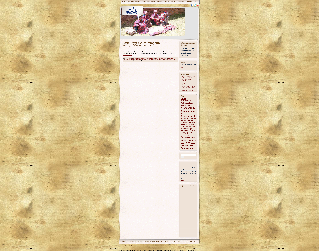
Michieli (191, 132)
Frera (189, 122)
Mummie (189, 133)
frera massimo (163, 58)
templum (141, 59)
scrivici (182, 67)
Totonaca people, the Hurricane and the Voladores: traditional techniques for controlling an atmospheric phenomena (189, 88)
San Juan (183, 138)
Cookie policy (147, 241)
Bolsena (148, 58)
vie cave (125, 61)
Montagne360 (184, 133)
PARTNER (173, 1)
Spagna (182, 140)
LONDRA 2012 (160, 1)
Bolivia (188, 118)
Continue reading (127, 55)
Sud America (191, 140)
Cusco (189, 120)
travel (150, 59)
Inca (182, 126)
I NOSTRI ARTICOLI (181, 1)
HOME (123, 1)
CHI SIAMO (189, 1)
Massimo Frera (188, 130)
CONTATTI (196, 1)
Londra (182, 128)
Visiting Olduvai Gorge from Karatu (188, 83)
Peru (183, 137)
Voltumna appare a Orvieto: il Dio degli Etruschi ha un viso (139, 46)
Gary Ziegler (191, 124)
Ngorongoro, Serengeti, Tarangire (187, 80)
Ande (183, 98)
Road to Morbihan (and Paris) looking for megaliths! (188, 77)
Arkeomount (188, 116)
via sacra (169, 59)
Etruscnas (157, 58)
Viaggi (173, 59)
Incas (186, 126)
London (193, 126)
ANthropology (186, 101)
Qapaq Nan (187, 137)
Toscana (146, 59)
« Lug (182, 180)
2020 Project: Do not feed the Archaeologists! (145, 1)
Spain (185, 140)
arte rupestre (183, 118)
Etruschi (152, 58)
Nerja (188, 135)
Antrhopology (129, 58)
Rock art (192, 137)
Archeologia (142, 58)
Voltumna (130, 61)
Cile (191, 118)
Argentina (184, 113)
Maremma (170, 58)
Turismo (193, 143)
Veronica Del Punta (156, 59)
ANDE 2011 (167, 1)
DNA (186, 122)
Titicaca (182, 143)
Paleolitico (192, 135)
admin (137, 47)
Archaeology (136, 58)
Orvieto (125, 59)
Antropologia (187, 105)
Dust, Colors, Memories (187, 84)
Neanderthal (183, 135)
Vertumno (164, 59)
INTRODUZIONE (130, 1)
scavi (128, 59)
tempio (137, 59)
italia (190, 126)
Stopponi (133, 59)
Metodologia (184, 132)
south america (189, 138)
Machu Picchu (188, 128)
